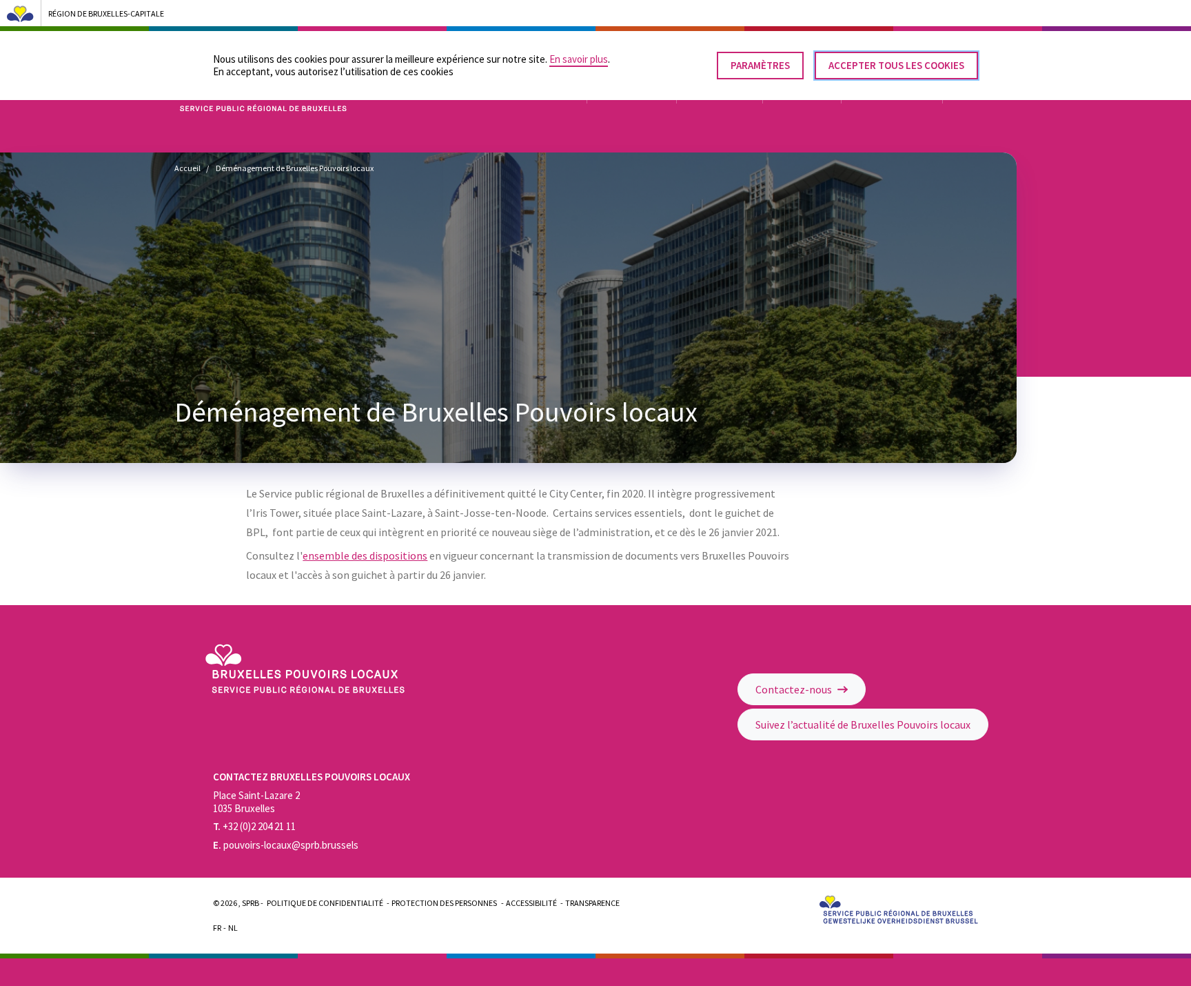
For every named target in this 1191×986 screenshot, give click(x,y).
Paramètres (760, 65)
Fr (217, 928)
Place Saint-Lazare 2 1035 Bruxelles (256, 802)
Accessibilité (531, 903)
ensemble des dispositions (365, 555)
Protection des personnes (444, 903)
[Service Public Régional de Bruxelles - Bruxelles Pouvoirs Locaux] (305, 689)
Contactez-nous (794, 689)
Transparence (592, 903)
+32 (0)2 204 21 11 (254, 826)
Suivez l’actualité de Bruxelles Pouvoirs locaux (862, 724)
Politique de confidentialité (325, 903)
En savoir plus (578, 59)
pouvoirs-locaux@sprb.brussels (285, 844)
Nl (233, 928)
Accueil (187, 168)
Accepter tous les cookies (896, 65)
